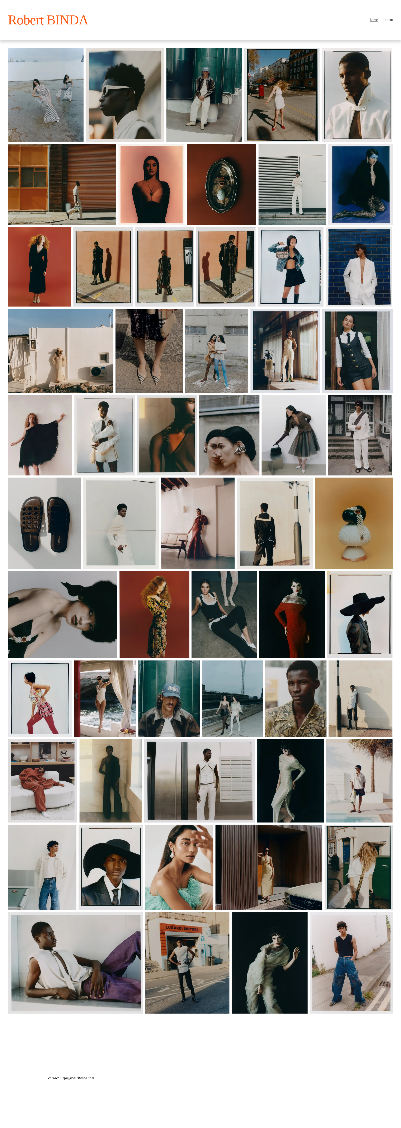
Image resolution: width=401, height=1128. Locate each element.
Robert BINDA (48, 19)
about (389, 20)
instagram (55, 1085)
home (374, 20)
